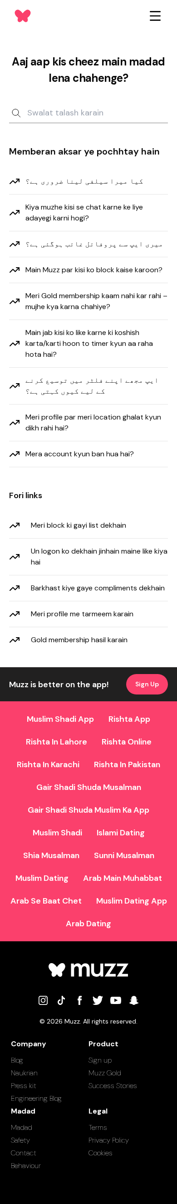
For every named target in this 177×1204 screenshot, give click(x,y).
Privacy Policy (108, 1140)
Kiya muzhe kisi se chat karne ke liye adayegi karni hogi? (84, 212)
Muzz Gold (104, 1073)
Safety (20, 1140)
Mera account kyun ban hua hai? (79, 454)
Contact (23, 1153)
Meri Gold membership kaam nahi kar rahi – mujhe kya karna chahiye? (96, 301)
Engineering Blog (36, 1098)
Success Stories (112, 1085)
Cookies (100, 1153)
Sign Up (147, 684)
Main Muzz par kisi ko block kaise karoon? (93, 270)
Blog (17, 1060)
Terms (97, 1127)
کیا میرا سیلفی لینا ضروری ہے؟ (84, 181)
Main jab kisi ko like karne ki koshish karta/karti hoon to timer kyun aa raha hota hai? (89, 343)
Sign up (100, 1060)
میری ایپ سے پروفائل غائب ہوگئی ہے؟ (94, 244)
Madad (21, 1127)
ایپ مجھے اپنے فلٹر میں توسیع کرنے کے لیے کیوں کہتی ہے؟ (92, 385)
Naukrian (24, 1073)
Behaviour (26, 1165)
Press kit (23, 1085)
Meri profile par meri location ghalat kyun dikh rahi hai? (93, 422)
